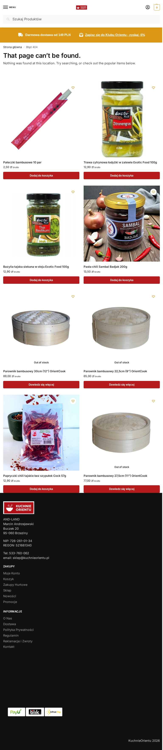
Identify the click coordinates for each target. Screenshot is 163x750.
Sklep (7, 590)
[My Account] (147, 7)
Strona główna (12, 47)
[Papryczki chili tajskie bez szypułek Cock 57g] (41, 433)
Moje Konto (11, 573)
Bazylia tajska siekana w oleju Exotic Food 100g (36, 266)
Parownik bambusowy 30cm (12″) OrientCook (34, 371)
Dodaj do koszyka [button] (41, 175)
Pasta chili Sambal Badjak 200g (105, 266)
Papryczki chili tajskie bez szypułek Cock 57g (34, 475)
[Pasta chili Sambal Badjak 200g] (122, 224)
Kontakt (8, 647)
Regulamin (11, 635)
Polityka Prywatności (18, 630)
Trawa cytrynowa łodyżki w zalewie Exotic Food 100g (120, 162)
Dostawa (9, 624)
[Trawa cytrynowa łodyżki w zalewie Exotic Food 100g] (122, 119)
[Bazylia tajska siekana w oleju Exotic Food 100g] (41, 224)
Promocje (10, 602)
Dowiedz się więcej (41, 384)
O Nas (7, 618)
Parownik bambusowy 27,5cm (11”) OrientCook (115, 475)
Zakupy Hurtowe (15, 585)
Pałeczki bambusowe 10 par (22, 162)
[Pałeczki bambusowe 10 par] (41, 119)
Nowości (9, 596)
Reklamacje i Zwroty (17, 641)
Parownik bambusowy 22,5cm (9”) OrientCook (115, 371)
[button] (156, 7)
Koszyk (8, 579)
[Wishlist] (73, 87)
